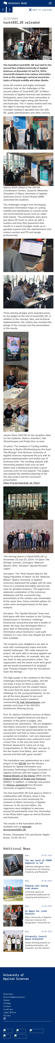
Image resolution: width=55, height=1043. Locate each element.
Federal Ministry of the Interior (19, 775)
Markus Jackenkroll (17, 785)
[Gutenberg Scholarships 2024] (3, 10)
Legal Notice (9, 1012)
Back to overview (42, 9)
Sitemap (7, 1003)
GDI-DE (22, 763)
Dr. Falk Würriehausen (28, 702)
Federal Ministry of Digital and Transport (24, 778)
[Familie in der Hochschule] (20, 1036)
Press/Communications (14, 997)
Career (6, 1000)
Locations (8, 1009)
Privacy (7, 1015)
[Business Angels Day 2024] (10, 10)
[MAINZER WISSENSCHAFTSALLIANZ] (37, 1031)
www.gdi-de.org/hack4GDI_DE (17, 828)
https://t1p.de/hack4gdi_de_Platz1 (21, 483)
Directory (8, 994)
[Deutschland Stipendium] (8, 1031)
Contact (7, 1006)
